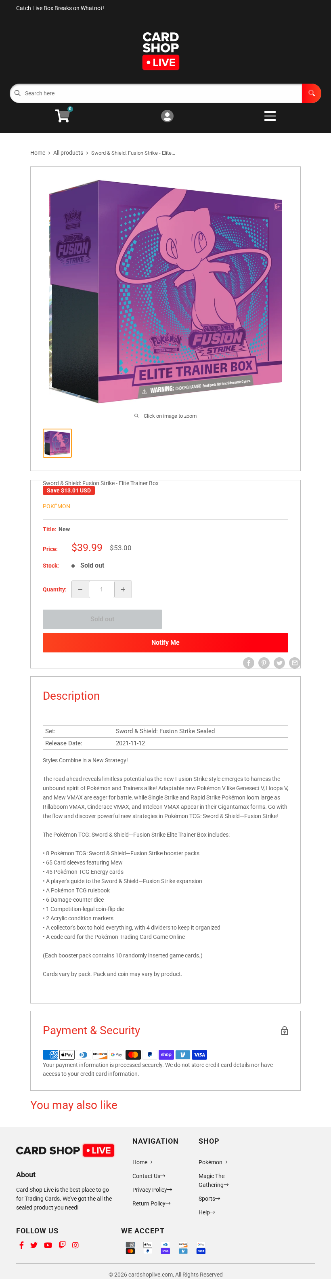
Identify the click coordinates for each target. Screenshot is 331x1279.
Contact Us (146, 1176)
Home (37, 152)
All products (68, 152)
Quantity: (55, 589)
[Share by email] (294, 663)
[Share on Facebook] (248, 663)
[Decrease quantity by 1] (80, 589)
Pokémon (56, 506)
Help (204, 1212)
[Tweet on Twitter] (279, 663)
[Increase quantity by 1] (123, 589)
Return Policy (149, 1203)
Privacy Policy (149, 1189)
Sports (207, 1198)
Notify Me (165, 642)
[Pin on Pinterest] (264, 663)
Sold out (102, 619)
